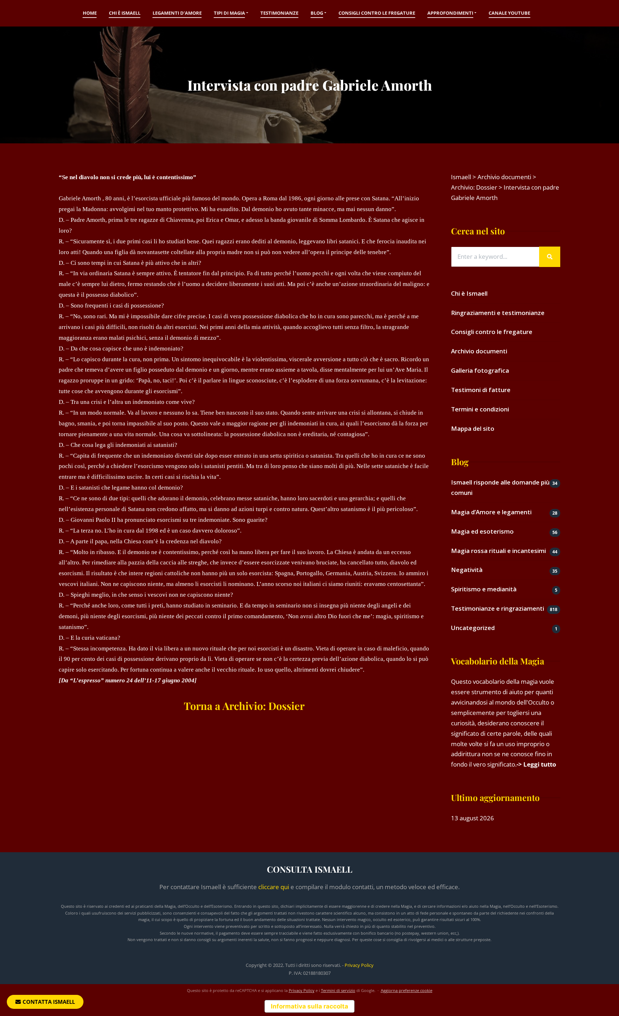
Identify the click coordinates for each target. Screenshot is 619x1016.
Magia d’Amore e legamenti (491, 512)
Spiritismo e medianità (484, 589)
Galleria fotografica (480, 370)
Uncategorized (473, 628)
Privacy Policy (359, 965)
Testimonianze (279, 13)
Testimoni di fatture (480, 390)
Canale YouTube (509, 13)
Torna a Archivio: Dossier (244, 705)
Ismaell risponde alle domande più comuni (500, 487)
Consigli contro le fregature (377, 13)
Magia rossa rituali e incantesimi (498, 551)
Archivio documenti (479, 351)
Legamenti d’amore (177, 13)
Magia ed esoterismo (482, 531)
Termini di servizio (338, 990)
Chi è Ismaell (124, 13)
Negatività (467, 570)
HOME (90, 13)
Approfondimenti (450, 13)
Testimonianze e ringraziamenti (497, 608)
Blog (317, 13)
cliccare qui (273, 887)
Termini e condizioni (480, 409)
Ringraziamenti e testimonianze (497, 313)
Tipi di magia (229, 13)
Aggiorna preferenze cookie (406, 990)
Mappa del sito (472, 428)
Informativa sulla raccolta (309, 1006)
